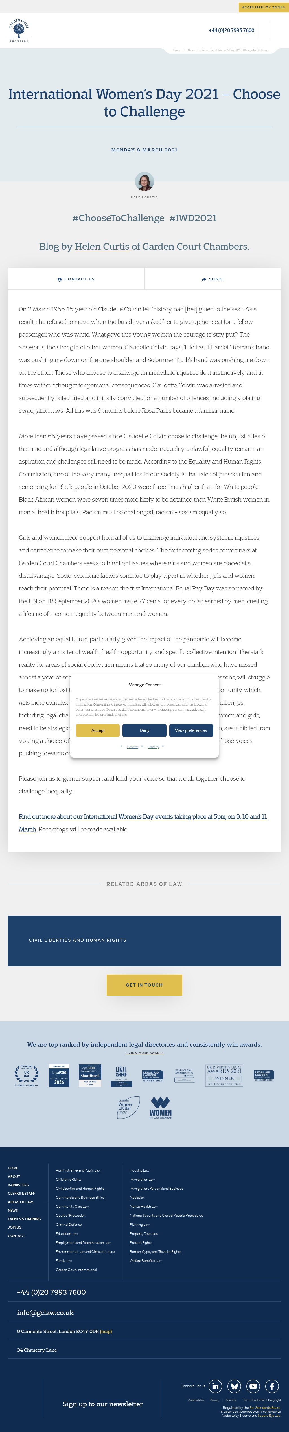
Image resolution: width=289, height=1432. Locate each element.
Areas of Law (20, 1202)
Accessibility (196, 1400)
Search (263, 30)
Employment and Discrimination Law (83, 1242)
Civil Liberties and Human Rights (78, 940)
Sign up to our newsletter (103, 1404)
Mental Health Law (144, 1206)
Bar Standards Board (264, 1407)
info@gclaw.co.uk (45, 1312)
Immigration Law (142, 1179)
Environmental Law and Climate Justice (85, 1251)
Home (13, 1168)
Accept (97, 730)
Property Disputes (144, 1233)
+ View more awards (145, 1053)
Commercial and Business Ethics (80, 1197)
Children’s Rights (69, 1179)
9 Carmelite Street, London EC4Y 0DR (64, 1331)
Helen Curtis (102, 246)
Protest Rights (141, 1242)
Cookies (132, 747)
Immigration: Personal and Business (156, 1188)
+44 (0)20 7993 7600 (231, 30)
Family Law (64, 1261)
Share (216, 279)
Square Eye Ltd (269, 1415)
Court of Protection (71, 1215)
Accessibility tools (264, 7)
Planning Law (140, 1224)
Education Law (67, 1233)
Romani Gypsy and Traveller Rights (155, 1251)
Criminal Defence (69, 1224)
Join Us (14, 1227)
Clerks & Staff (21, 1193)
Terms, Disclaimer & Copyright (261, 1400)
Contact (16, 1236)
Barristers (18, 1185)
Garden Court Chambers (19, 30)
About (14, 1176)
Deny (145, 730)
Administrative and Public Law (78, 1170)
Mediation (137, 1197)
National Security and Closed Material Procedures (166, 1215)
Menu (276, 30)
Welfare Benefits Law (146, 1261)
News (13, 1210)
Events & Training (24, 1219)
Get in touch (144, 985)
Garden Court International (76, 1270)
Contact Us (79, 279)
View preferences (191, 730)
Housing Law (139, 1170)
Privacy (153, 747)
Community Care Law (72, 1206)
